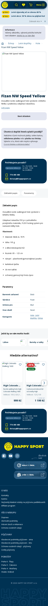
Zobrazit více (34, 21)
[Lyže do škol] (30, 475)
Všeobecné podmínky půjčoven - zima (17, 539)
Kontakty (5, 495)
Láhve (5, 342)
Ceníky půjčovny (8, 550)
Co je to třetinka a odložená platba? (17, 144)
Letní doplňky (24, 43)
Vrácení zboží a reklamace (12, 524)
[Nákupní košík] (31, 5)
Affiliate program (8, 505)
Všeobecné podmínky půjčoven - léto (16, 543)
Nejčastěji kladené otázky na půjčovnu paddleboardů (23, 502)
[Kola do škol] (30, 465)
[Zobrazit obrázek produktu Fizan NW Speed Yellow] (24, 71)
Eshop (11, 43)
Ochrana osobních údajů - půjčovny (16, 546)
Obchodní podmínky (9, 521)
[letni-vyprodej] (24, 153)
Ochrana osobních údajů (11, 528)
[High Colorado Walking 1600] (12, 383)
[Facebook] (4, 456)
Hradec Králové (7, 572)
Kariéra (4, 499)
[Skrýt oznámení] (45, 21)
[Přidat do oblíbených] (20, 364)
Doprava (4, 517)
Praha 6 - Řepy (7, 561)
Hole (38, 43)
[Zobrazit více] (24, 12)
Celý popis (5, 108)
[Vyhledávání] (16, 5)
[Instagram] (17, 456)
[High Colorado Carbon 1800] (36, 383)
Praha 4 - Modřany (9, 568)
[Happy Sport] (5, 5)
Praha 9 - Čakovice (9, 565)
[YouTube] (10, 456)
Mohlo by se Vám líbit (26, 35)
